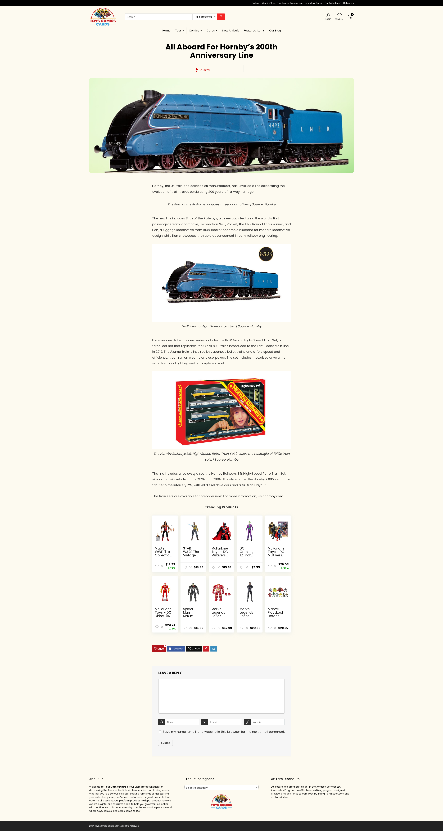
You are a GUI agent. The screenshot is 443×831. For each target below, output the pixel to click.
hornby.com (274, 496)
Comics (194, 31)
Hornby (157, 186)
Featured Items (254, 31)
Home (166, 31)
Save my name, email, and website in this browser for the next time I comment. (224, 732)
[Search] (221, 16)
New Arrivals (230, 31)
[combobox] (221, 787)
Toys (178, 31)
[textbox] (221, 787)
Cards (211, 31)
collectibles (199, 186)
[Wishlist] (339, 15)
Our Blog (275, 31)
